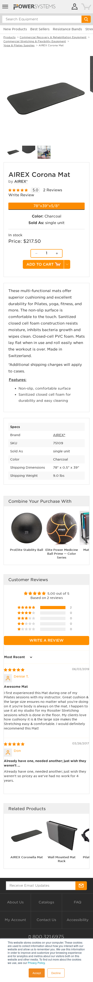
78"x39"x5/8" (46, 206)
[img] (14, 670)
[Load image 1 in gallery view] (13, 152)
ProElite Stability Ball (26, 550)
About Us (15, 902)
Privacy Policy (36, 963)
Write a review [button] (46, 640)
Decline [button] (56, 973)
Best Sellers (39, 29)
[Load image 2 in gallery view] (28, 152)
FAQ (77, 902)
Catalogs (46, 902)
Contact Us (46, 920)
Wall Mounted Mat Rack (62, 859)
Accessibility (77, 920)
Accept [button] (37, 973)
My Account (15, 920)
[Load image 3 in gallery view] (44, 152)
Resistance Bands (67, 29)
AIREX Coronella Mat (26, 857)
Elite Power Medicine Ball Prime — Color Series (61, 553)
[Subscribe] (81, 885)
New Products (15, 29)
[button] (27, 607)
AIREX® (21, 181)
